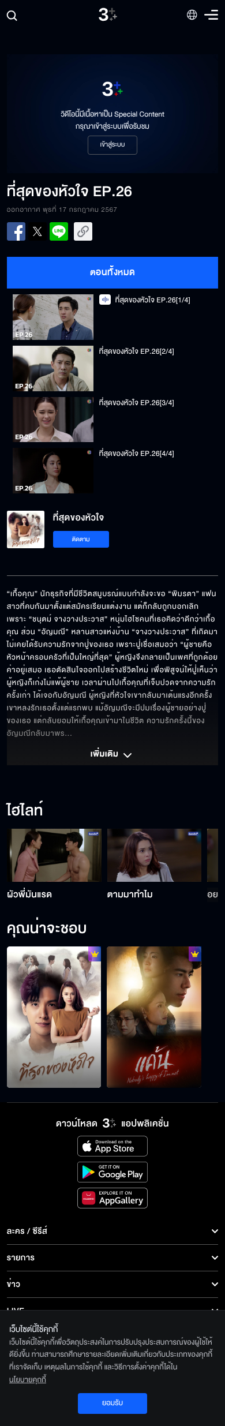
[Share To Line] (59, 231)
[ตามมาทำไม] (154, 855)
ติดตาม (81, 539)
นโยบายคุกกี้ (27, 1380)
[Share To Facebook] (16, 231)
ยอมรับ (112, 1403)
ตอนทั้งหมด (113, 272)
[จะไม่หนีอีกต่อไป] (154, 1017)
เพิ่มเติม (106, 754)
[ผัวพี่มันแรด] (54, 855)
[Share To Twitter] (37, 231)
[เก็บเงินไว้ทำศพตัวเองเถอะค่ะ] (54, 1017)
